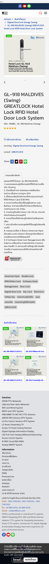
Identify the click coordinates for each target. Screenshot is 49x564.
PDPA (4, 473)
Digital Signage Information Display (18, 431)
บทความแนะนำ (8, 490)
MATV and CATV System (13, 411)
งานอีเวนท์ (6, 466)
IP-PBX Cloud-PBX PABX (13, 441)
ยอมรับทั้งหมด (30, 559)
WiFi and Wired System (12, 408)
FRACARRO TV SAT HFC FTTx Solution (18, 414)
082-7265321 (28, 501)
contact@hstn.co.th (17, 510)
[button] (39, 13)
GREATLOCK (17, 151)
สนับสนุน (6, 483)
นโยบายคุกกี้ (18, 555)
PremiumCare (8, 476)
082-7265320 (14, 501)
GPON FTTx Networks (11, 401)
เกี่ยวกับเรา (6, 453)
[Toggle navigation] (45, 13)
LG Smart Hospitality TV (13, 424)
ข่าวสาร (5, 459)
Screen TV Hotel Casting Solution (17, 428)
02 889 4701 (12, 507)
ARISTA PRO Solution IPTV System (17, 418)
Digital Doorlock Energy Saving (28, 145)
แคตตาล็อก (6, 480)
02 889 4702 (24, 507)
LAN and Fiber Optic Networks (15, 404)
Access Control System (12, 438)
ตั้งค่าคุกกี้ (17, 559)
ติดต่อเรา (6, 486)
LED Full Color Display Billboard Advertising (22, 434)
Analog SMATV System (12, 444)
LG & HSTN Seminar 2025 (13, 493)
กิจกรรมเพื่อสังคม (9, 456)
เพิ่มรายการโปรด (13, 139)
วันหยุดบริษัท (7, 470)
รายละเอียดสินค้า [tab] (12, 175)
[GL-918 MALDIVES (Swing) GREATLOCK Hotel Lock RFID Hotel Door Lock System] (24, 55)
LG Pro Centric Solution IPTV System (18, 421)
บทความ (5, 463)
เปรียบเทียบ (33, 139)
